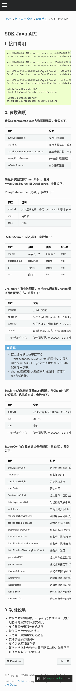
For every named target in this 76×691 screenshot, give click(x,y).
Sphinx (22, 681)
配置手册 (41, 19)
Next (63, 661)
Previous (15, 661)
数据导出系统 (23, 19)
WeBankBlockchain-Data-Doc (40, 5)
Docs (8, 19)
